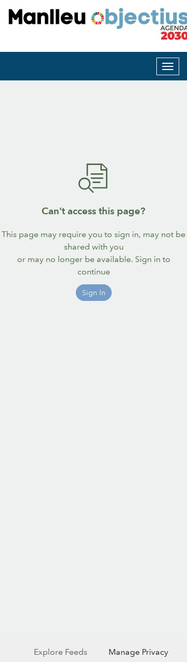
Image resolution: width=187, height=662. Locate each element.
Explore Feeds (60, 652)
